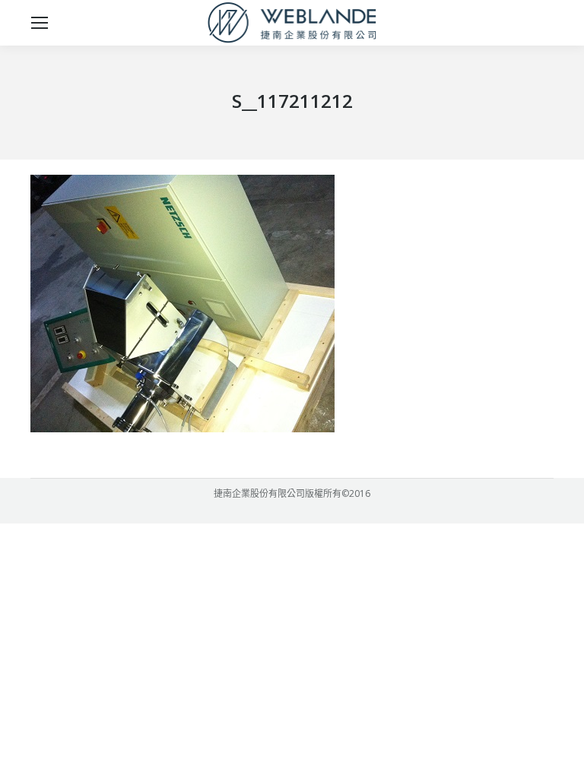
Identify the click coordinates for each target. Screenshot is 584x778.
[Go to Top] (559, 753)
